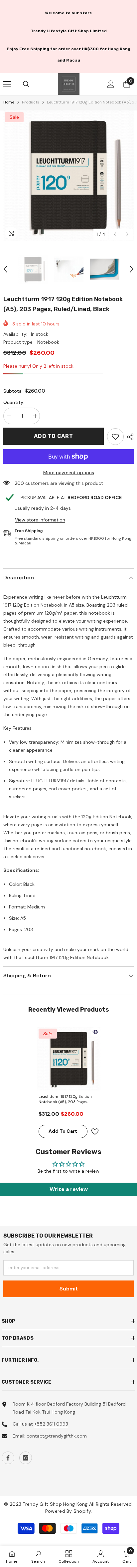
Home (8, 102)
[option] (68, 175)
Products (30, 102)
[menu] (7, 84)
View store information (40, 520)
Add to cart (53, 436)
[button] (115, 234)
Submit (69, 1288)
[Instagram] (25, 1458)
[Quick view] (95, 1032)
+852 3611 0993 (51, 1424)
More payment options (68, 473)
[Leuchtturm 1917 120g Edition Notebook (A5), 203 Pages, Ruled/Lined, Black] (68, 1058)
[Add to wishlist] (95, 1131)
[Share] (129, 437)
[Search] (26, 84)
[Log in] (110, 84)
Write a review (69, 1189)
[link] (115, 436)
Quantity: (13, 402)
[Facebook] (8, 1458)
